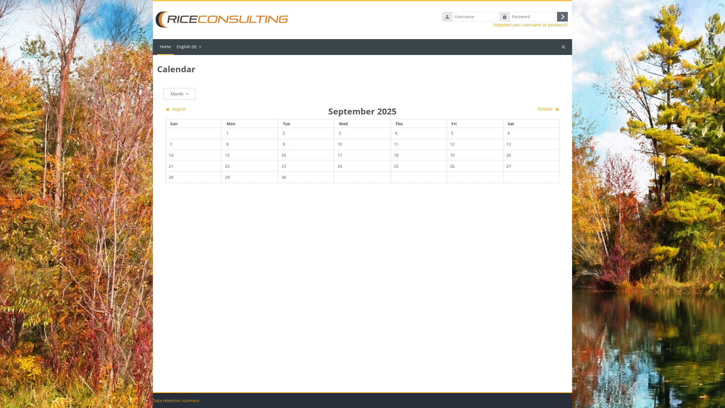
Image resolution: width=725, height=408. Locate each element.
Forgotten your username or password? (530, 24)
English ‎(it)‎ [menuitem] (187, 46)
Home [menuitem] (165, 46)
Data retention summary (176, 400)
